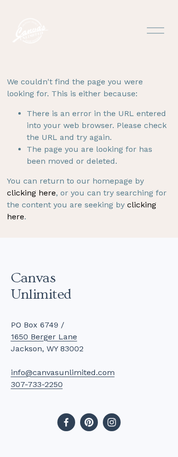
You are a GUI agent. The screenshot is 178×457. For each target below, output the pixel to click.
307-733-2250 (37, 384)
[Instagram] (112, 422)
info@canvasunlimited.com (63, 372)
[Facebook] (66, 422)
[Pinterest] (89, 422)
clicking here (31, 192)
